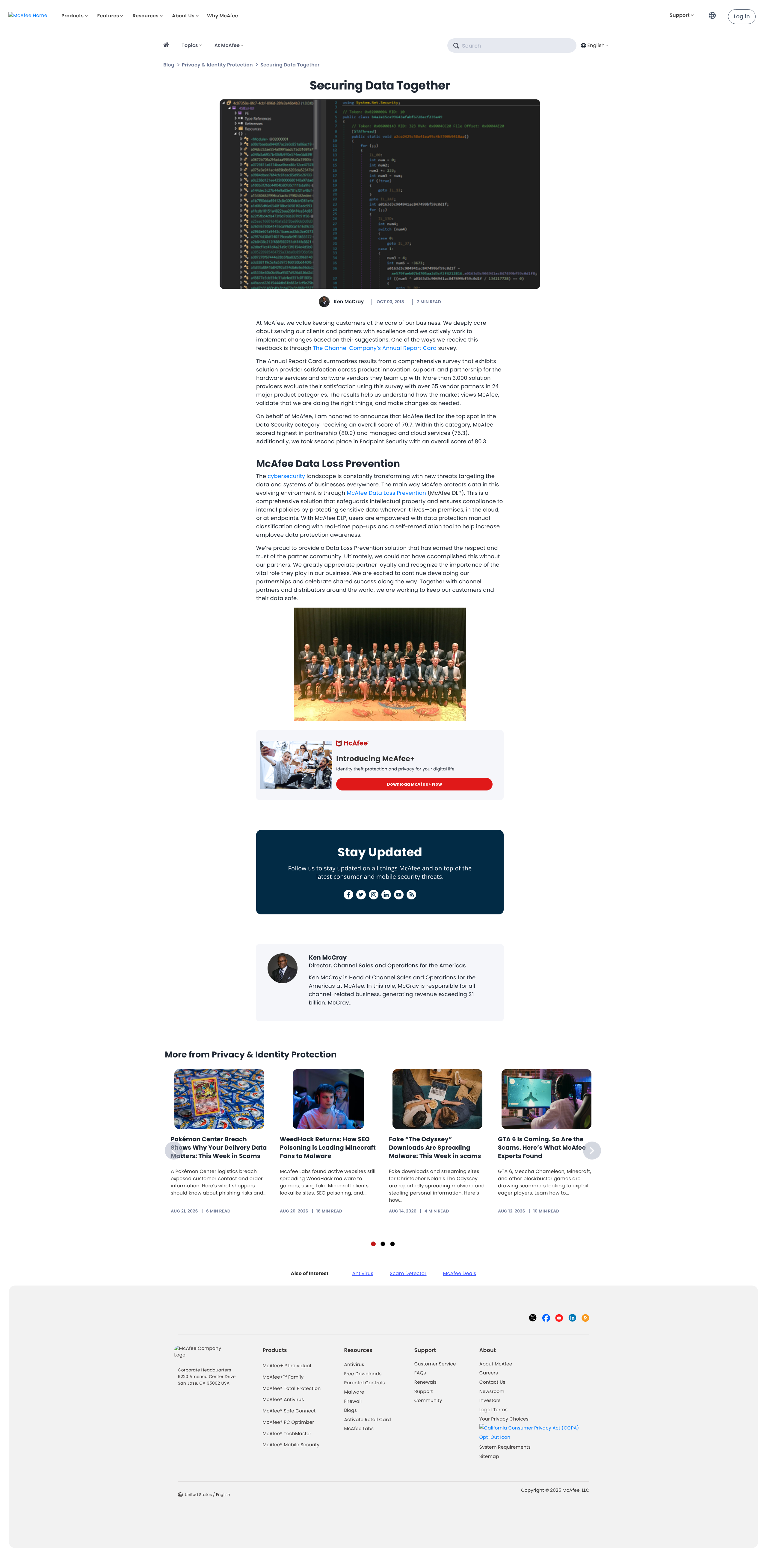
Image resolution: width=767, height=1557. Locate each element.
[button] (714, 13)
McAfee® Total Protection (292, 1388)
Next (592, 1151)
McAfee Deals (459, 1273)
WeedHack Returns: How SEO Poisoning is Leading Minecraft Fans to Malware (328, 1147)
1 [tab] (373, 1244)
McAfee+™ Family (283, 1377)
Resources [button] (145, 15)
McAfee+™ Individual (287, 1366)
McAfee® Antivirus (283, 1400)
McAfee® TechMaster (287, 1434)
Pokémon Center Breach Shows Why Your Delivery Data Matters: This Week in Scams (219, 1147)
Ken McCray (349, 301)
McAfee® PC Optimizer (288, 1422)
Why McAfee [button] (222, 15)
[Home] (167, 45)
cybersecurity (286, 476)
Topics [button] (190, 45)
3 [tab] (392, 1244)
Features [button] (108, 15)
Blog (168, 64)
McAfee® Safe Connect (289, 1411)
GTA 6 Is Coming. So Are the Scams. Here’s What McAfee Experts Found (542, 1147)
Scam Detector (408, 1273)
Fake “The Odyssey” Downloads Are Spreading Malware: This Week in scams (435, 1147)
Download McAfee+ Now (414, 784)
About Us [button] (183, 15)
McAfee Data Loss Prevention (386, 493)
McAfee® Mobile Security (291, 1445)
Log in (742, 16)
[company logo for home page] (27, 15)
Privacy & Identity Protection (217, 64)
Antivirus (362, 1273)
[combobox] (593, 45)
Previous (174, 1151)
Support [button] (680, 15)
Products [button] (72, 15)
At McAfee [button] (227, 45)
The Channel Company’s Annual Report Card (375, 348)
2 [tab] (383, 1244)
